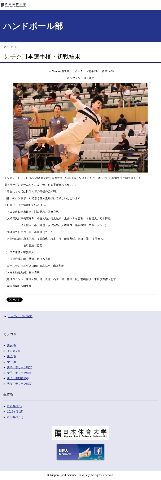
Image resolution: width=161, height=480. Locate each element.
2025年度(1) (14, 406)
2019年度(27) (15, 411)
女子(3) (11, 362)
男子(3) (11, 356)
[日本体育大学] (80, 3)
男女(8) (11, 345)
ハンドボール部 (33, 26)
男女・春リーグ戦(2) (19, 383)
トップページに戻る (20, 316)
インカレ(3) (14, 350)
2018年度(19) (15, 417)
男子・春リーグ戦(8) (19, 367)
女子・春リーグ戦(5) (19, 372)
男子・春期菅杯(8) (18, 378)
